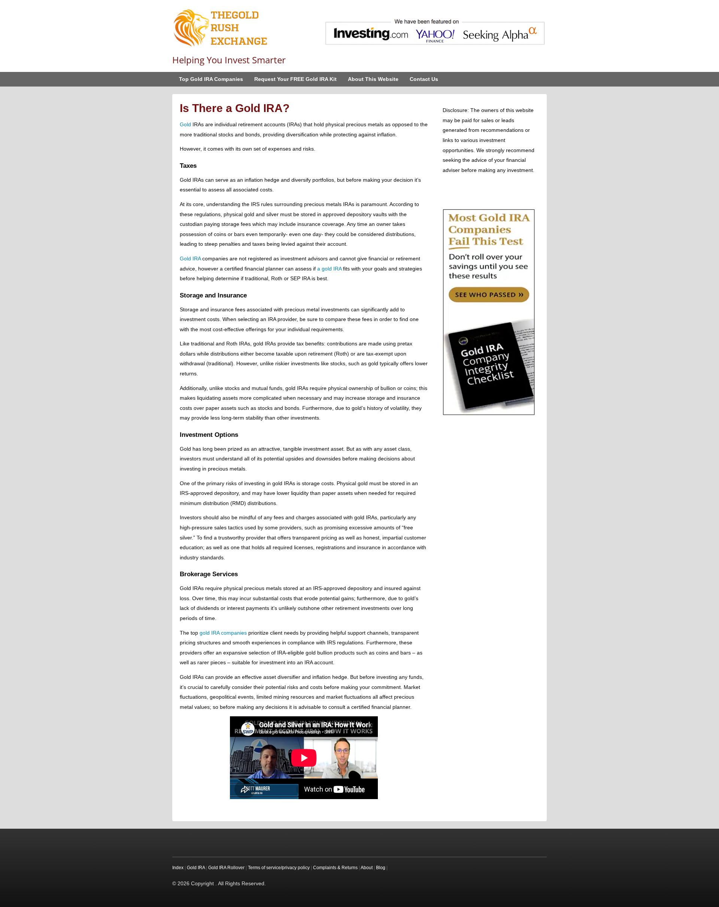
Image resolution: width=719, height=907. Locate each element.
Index (177, 867)
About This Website (373, 79)
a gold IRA (329, 269)
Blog (380, 867)
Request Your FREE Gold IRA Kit (295, 79)
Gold (185, 124)
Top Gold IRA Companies (211, 79)
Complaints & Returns (335, 867)
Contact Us (424, 79)
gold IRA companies (223, 633)
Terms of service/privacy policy (279, 867)
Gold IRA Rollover (226, 867)
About (367, 867)
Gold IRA (190, 258)
